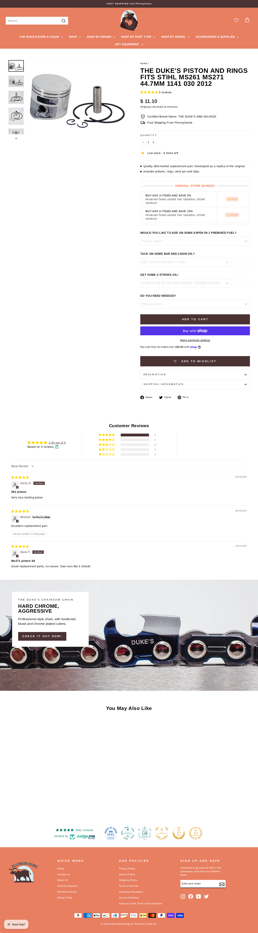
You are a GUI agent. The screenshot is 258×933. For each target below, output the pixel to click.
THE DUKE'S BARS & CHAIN (39, 36)
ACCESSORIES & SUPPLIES (216, 36)
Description (155, 374)
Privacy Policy (127, 868)
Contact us (63, 874)
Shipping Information (131, 891)
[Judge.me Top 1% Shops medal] (178, 833)
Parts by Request (67, 886)
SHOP (73, 36)
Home (143, 63)
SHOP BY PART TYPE (136, 36)
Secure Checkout (129, 897)
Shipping (145, 106)
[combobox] (37, 21)
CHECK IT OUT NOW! (42, 636)
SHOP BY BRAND (99, 36)
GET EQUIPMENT (127, 44)
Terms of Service (128, 886)
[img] (20, 477)
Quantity (148, 135)
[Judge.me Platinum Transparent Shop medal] (127, 833)
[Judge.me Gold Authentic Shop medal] (161, 833)
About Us (62, 880)
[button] (149, 92)
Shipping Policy (128, 880)
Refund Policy (127, 874)
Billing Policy (64, 897)
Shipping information (164, 384)
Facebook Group (67, 891)
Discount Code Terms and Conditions (140, 903)
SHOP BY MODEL (174, 36)
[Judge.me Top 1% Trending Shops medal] (195, 833)
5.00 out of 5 (57, 442)
